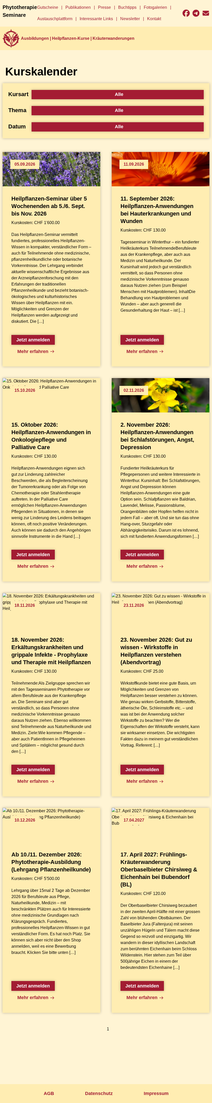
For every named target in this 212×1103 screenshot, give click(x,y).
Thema (17, 110)
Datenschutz (99, 1093)
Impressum (156, 1093)
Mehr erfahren (32, 351)
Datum (17, 126)
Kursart (18, 94)
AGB (49, 1093)
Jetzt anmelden (33, 339)
